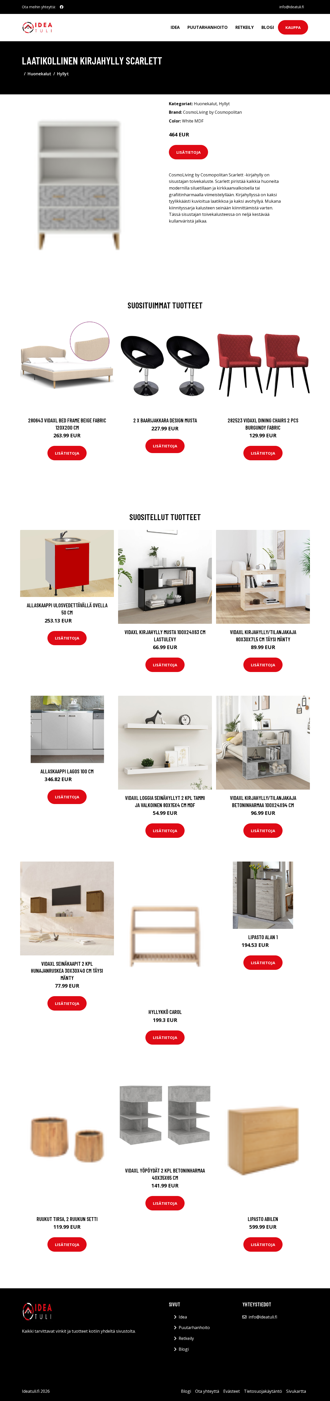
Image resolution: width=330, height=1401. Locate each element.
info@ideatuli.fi (291, 6)
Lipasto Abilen (263, 1219)
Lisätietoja (188, 152)
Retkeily (244, 27)
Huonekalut (39, 74)
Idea (175, 27)
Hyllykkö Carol (165, 1012)
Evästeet (231, 1391)
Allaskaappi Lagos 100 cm (67, 771)
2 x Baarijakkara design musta (165, 420)
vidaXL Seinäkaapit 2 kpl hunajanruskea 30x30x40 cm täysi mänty (67, 970)
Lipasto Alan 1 (263, 937)
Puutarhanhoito (207, 27)
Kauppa (293, 27)
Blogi (267, 27)
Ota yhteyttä (207, 1391)
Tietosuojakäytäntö (263, 1391)
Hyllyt (63, 74)
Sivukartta (296, 1391)
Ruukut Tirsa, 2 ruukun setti (67, 1219)
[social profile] (61, 7)
